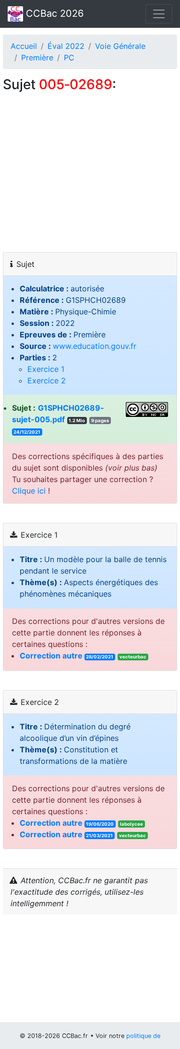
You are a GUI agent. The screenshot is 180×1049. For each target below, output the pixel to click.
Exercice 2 (46, 380)
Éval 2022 (66, 46)
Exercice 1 (45, 369)
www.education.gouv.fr (94, 346)
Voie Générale (120, 46)
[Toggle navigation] (158, 13)
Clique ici (29, 491)
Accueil (24, 46)
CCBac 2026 (53, 13)
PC (69, 57)
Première (37, 57)
